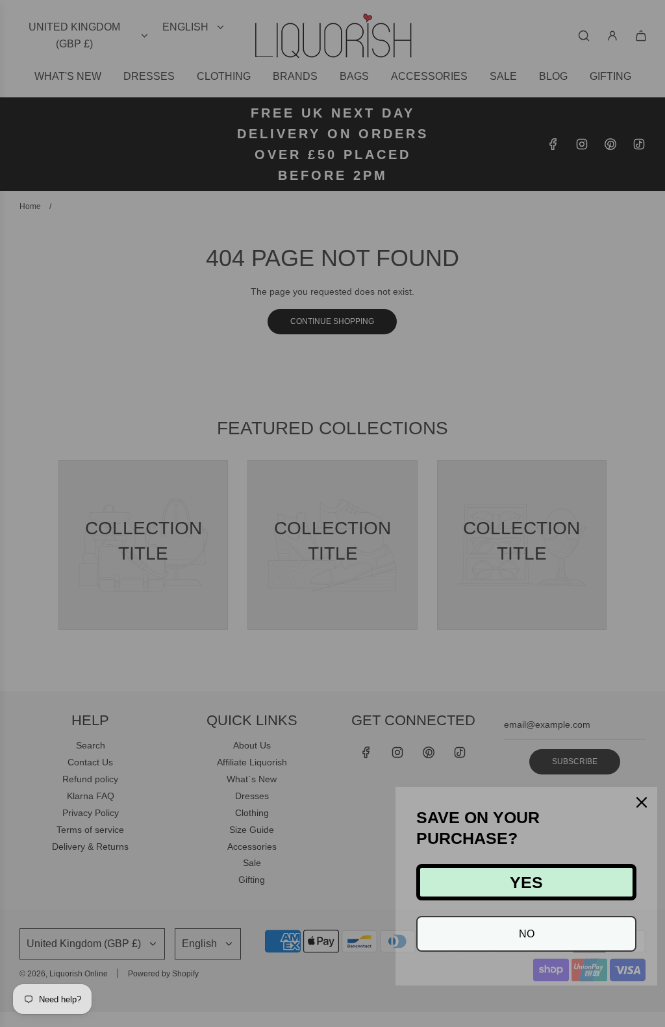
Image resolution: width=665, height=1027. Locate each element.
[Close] (641, 802)
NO (526, 933)
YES (526, 882)
